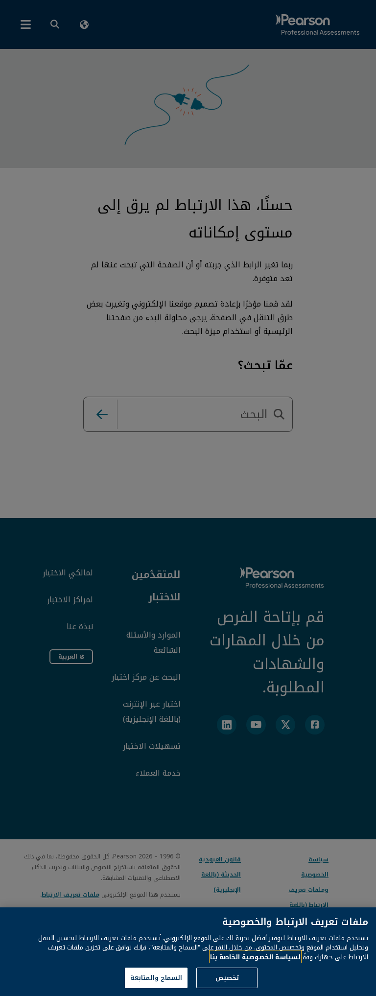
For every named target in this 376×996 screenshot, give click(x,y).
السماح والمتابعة (156, 978)
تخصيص (227, 978)
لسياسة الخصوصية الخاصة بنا (255, 957)
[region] (188, 951)
